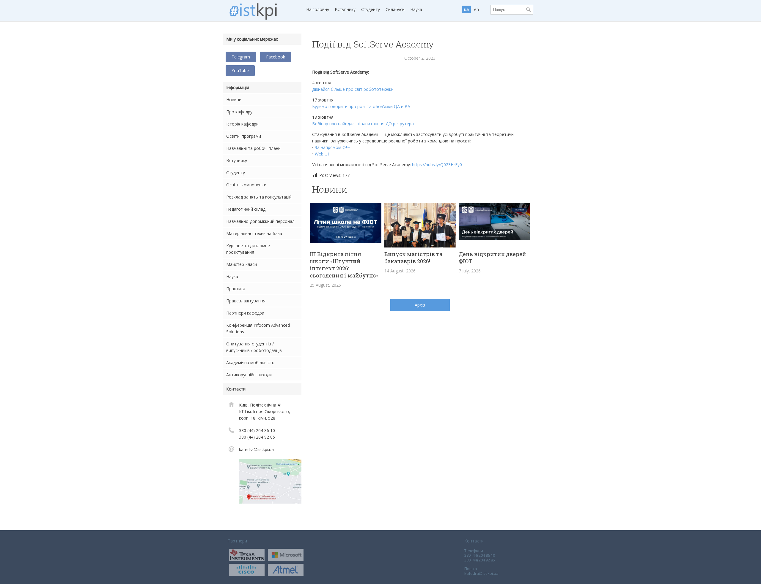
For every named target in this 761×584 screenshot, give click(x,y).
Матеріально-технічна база (254, 233)
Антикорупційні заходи (249, 374)
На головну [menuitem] (317, 9)
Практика (235, 288)
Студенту (235, 172)
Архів (420, 305)
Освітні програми (243, 136)
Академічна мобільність (250, 362)
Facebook (275, 57)
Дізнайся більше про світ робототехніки (353, 89)
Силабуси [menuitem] (395, 9)
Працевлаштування (245, 301)
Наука (232, 276)
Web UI (322, 154)
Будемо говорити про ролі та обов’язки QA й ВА (361, 106)
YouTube (240, 70)
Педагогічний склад (245, 209)
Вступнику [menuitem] (345, 9)
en (476, 9)
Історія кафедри (242, 124)
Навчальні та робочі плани (253, 148)
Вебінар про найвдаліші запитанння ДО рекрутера (363, 123)
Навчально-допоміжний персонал (260, 221)
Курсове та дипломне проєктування (248, 249)
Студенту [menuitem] (370, 9)
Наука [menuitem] (416, 9)
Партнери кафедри (245, 313)
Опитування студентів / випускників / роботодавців (254, 347)
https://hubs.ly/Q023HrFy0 (437, 164)
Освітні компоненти (246, 185)
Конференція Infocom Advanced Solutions (258, 328)
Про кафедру (239, 112)
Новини (233, 99)
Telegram (241, 57)
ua (466, 9)
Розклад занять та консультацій (259, 197)
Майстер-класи (241, 264)
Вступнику (236, 160)
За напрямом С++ (332, 147)
